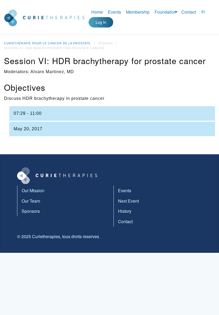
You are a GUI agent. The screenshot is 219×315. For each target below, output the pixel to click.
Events (114, 12)
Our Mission (33, 190)
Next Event (128, 201)
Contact (188, 12)
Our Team (31, 201)
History (124, 211)
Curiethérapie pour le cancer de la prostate (47, 43)
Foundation (165, 12)
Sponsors (31, 211)
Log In (101, 22)
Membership (138, 12)
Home (97, 12)
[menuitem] (97, 12)
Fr (203, 12)
